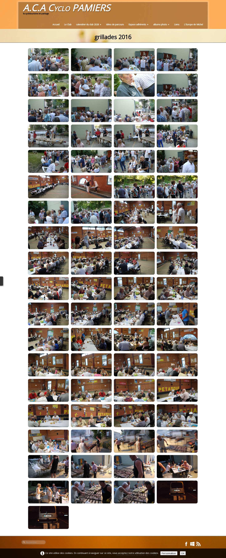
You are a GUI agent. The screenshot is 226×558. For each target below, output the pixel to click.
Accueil (56, 24)
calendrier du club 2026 (88, 24)
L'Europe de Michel (193, 24)
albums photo (161, 24)
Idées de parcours (115, 24)
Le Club (67, 24)
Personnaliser (169, 553)
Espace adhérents (139, 24)
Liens (176, 24)
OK (182, 553)
